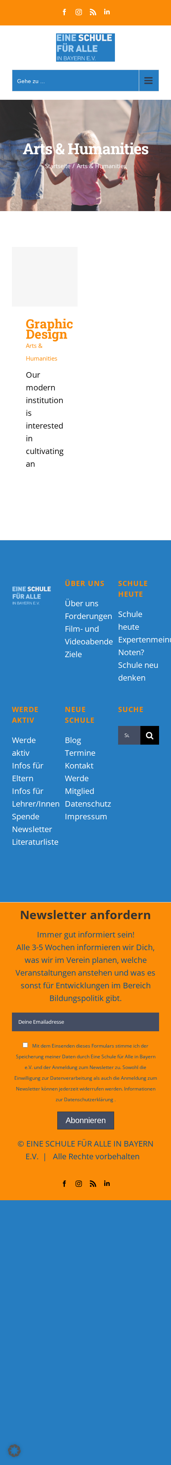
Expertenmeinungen (138, 639)
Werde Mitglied (79, 784)
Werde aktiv (24, 746)
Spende (25, 816)
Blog (73, 740)
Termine (80, 752)
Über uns (82, 603)
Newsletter (32, 829)
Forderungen (85, 616)
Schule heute (130, 620)
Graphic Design (45, 277)
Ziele (73, 654)
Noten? (131, 652)
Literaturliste (32, 841)
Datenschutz (85, 803)
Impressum (85, 816)
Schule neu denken (138, 671)
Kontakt (79, 765)
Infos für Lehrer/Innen (32, 797)
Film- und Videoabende (85, 635)
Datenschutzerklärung (89, 1099)
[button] (14, 1450)
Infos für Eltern (27, 772)
